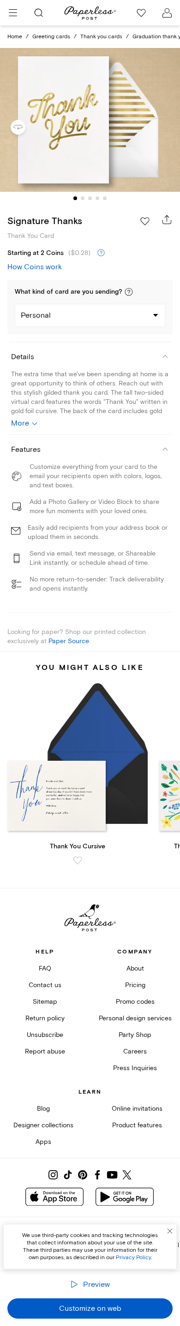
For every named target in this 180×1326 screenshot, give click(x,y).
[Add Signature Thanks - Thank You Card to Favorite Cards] (144, 221)
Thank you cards (101, 36)
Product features (137, 1125)
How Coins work (34, 267)
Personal (36, 315)
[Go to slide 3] (90, 198)
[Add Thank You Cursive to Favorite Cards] (77, 860)
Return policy (45, 1018)
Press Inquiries (135, 1068)
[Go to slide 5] (105, 198)
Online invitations (137, 1109)
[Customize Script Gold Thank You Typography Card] (90, 120)
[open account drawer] (167, 12)
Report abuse (45, 1051)
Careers (135, 1051)
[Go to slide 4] (97, 198)
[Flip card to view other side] (25, 127)
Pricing (135, 985)
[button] (128, 291)
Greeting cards (51, 36)
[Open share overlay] (167, 219)
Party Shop (135, 1035)
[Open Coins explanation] (101, 253)
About (135, 968)
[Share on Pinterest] (82, 1174)
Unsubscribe (45, 1035)
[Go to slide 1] (75, 198)
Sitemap (45, 1002)
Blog (43, 1109)
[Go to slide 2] (82, 198)
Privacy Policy (133, 1257)
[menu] (13, 12)
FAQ (45, 968)
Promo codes (135, 1002)
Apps (43, 1142)
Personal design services (135, 1018)
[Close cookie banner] (169, 1231)
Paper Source (68, 641)
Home (14, 36)
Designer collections (43, 1125)
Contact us (45, 985)
